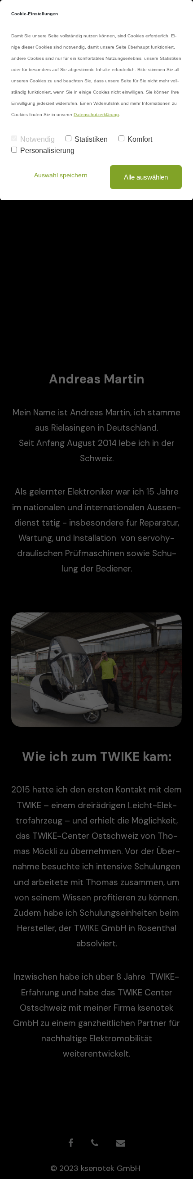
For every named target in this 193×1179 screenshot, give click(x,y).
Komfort (139, 139)
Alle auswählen (146, 177)
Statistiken (91, 139)
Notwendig (37, 139)
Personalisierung (47, 150)
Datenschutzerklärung (96, 114)
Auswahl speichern (61, 175)
